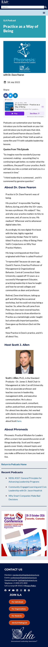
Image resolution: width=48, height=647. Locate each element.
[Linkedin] (17, 590)
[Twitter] (9, 590)
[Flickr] (25, 590)
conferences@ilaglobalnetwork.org (23, 578)
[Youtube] (13, 590)
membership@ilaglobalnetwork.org (26, 575)
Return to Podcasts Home (14, 464)
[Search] (45, 7)
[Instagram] (21, 590)
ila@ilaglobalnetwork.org (27, 580)
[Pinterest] (29, 590)
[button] (44, 12)
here (19, 421)
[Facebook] (5, 590)
